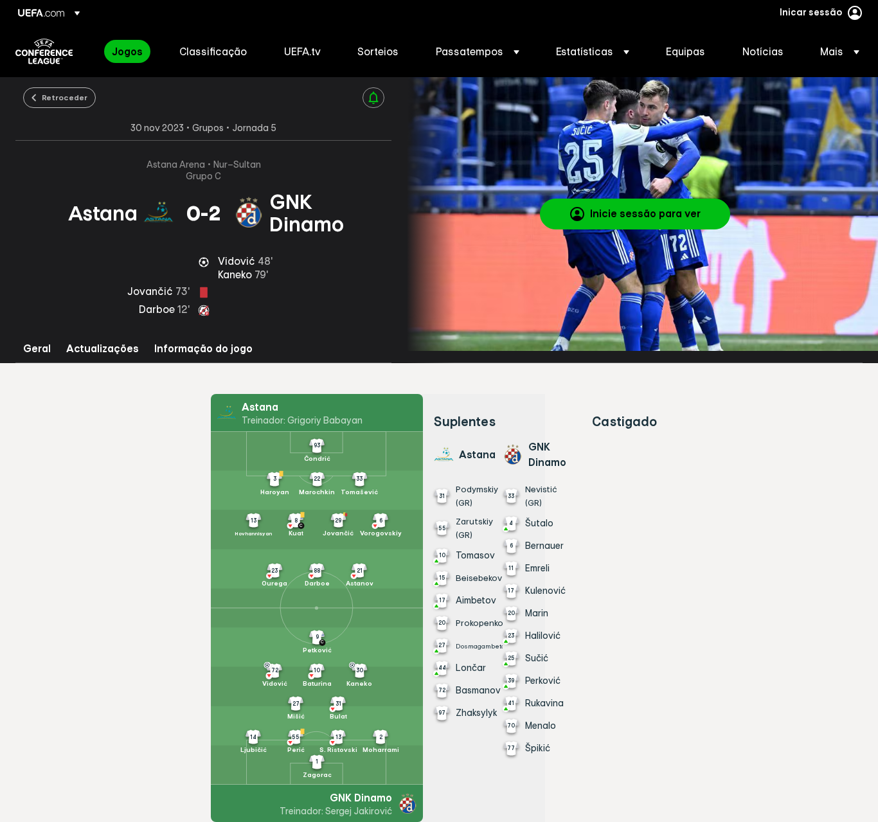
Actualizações (102, 348)
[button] (477, 51)
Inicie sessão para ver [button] (645, 213)
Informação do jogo (203, 348)
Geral (37, 348)
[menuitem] (129, 51)
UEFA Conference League (44, 51)
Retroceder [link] (64, 97)
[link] (127, 51)
